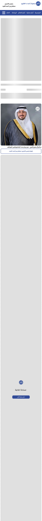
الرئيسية (38, 12)
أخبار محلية (30, 12)
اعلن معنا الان (21, 397)
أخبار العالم (21, 12)
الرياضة (14, 12)
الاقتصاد (7, 12)
